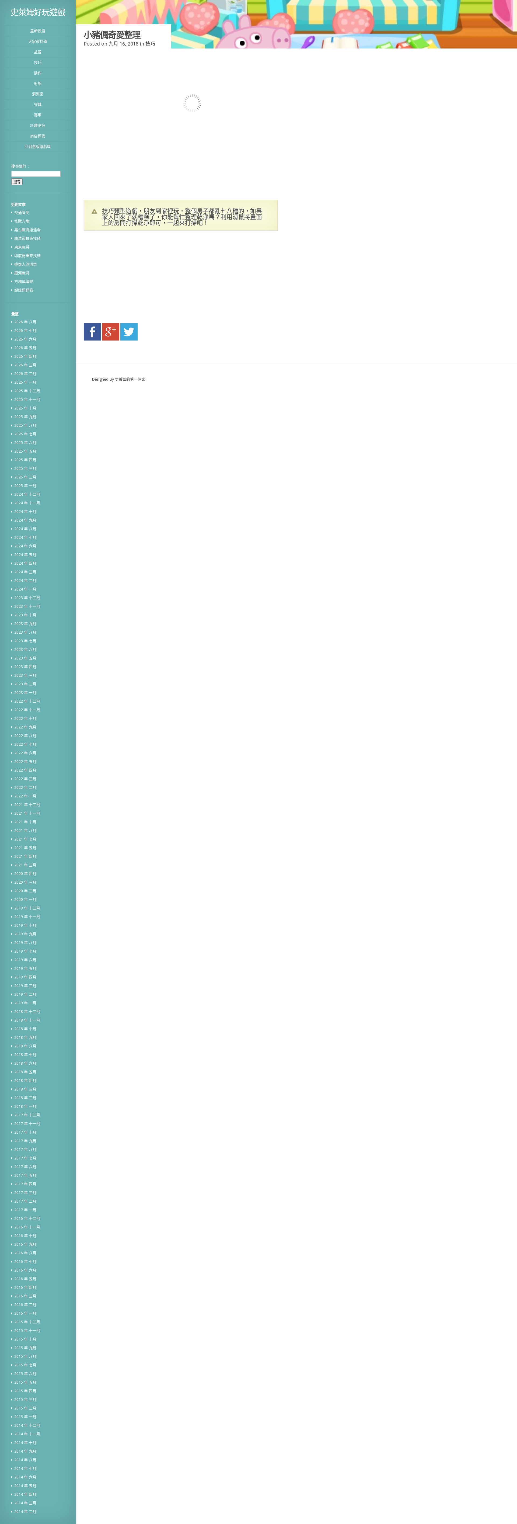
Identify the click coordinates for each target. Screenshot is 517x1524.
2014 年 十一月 (27, 1433)
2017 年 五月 (25, 1175)
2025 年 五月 (25, 451)
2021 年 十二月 (27, 804)
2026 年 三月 (25, 364)
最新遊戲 (37, 30)
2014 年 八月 (25, 1459)
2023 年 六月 (25, 649)
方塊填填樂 (23, 281)
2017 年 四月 (25, 1183)
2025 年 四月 (25, 459)
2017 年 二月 (25, 1201)
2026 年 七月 (25, 330)
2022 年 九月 (25, 727)
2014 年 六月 (25, 1477)
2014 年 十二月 (27, 1425)
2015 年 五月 (25, 1382)
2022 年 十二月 (27, 701)
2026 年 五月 (25, 347)
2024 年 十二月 (27, 494)
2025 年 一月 (25, 485)
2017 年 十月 (25, 1132)
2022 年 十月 (25, 718)
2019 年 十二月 (27, 908)
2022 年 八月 (25, 735)
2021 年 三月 (25, 864)
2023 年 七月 (25, 640)
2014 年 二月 (25, 1511)
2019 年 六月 (25, 959)
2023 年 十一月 (27, 606)
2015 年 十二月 (27, 1321)
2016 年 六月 (25, 1270)
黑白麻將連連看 (27, 229)
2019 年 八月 (25, 942)
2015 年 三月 (25, 1399)
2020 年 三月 (25, 882)
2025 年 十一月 (27, 399)
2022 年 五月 (25, 761)
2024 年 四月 (25, 563)
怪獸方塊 (21, 221)
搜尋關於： (20, 166)
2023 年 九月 (25, 623)
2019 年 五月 (25, 968)
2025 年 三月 (25, 468)
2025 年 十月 (25, 408)
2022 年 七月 (25, 744)
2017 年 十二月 (27, 1114)
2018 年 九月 (25, 1037)
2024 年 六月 (25, 545)
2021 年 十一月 (27, 813)
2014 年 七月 (25, 1468)
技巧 (37, 62)
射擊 (37, 83)
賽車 (37, 114)
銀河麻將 (21, 272)
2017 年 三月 (25, 1192)
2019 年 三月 (25, 985)
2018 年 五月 (25, 1071)
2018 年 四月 (25, 1080)
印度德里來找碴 (27, 255)
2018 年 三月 (25, 1089)
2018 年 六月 (25, 1063)
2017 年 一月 (25, 1209)
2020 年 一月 (25, 899)
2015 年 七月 (25, 1364)
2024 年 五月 (25, 554)
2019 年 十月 (25, 925)
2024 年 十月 (25, 511)
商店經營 (37, 135)
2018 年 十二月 (27, 1011)
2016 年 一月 (25, 1313)
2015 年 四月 (25, 1390)
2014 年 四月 (25, 1494)
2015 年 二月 (25, 1408)
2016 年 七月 (25, 1261)
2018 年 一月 (25, 1106)
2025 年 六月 (25, 442)
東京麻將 (21, 246)
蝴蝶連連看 (23, 290)
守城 (37, 104)
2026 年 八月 (25, 321)
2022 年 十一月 (27, 709)
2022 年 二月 (25, 787)
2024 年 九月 (25, 520)
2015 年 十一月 (27, 1330)
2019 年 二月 (25, 994)
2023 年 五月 (25, 658)
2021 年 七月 (25, 839)
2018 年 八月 (25, 1046)
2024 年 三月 (25, 571)
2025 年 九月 (25, 416)
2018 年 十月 (25, 1028)
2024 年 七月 (25, 537)
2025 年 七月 (25, 433)
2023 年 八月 (25, 632)
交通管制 (21, 212)
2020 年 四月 (25, 873)
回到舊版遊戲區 (38, 146)
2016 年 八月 (25, 1252)
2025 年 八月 (25, 425)
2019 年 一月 (25, 1002)
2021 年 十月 (25, 821)
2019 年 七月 (25, 951)
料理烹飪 (37, 125)
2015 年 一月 (25, 1416)
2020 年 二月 (25, 890)
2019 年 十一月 (27, 916)
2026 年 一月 (25, 382)
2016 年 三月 (25, 1296)
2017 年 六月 (25, 1166)
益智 (37, 51)
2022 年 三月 (25, 778)
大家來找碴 (37, 41)
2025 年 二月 (25, 477)
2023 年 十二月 (27, 597)
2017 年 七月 (25, 1158)
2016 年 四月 (25, 1287)
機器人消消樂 (25, 264)
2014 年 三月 (25, 1502)
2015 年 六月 (25, 1373)
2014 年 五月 (25, 1485)
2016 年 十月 (25, 1235)
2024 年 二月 (25, 580)
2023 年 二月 (25, 683)
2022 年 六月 (25, 752)
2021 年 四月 (25, 856)
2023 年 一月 (25, 692)
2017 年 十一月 (27, 1123)
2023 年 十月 (25, 614)
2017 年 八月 (25, 1149)
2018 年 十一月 (27, 1020)
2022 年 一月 (25, 796)
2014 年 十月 (25, 1442)
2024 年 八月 (25, 528)
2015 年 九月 (25, 1347)
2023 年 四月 (25, 666)
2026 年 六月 (25, 339)
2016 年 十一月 (27, 1227)
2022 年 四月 (25, 770)
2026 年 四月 (25, 356)
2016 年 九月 (25, 1244)
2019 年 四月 (25, 977)
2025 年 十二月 (27, 390)
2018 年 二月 (25, 1097)
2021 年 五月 (25, 847)
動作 (37, 72)
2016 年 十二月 (27, 1218)
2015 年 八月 (25, 1356)
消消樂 (37, 93)
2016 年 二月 (25, 1304)
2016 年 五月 (25, 1278)
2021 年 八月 (25, 830)
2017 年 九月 (25, 1140)
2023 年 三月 (25, 675)
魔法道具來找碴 (27, 238)
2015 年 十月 (25, 1339)
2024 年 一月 (25, 589)
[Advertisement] (135, 278)
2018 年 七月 (25, 1054)
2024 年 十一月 (27, 502)
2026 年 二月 (25, 373)
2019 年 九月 (25, 933)
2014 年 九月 (25, 1451)
